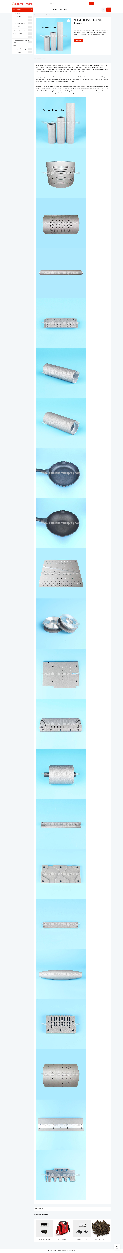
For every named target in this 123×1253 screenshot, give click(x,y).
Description (38, 59)
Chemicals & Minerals (19, 23)
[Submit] (91, 3)
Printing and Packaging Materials (22, 49)
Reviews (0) (46, 59)
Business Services (18, 20)
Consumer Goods (18, 33)
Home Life (16, 36)
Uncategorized (17, 13)
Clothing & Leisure (18, 26)
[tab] (38, 59)
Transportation (17, 52)
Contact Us (78, 40)
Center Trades (57, 1250)
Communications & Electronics (21, 30)
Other (14, 45)
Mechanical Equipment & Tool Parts (21, 41)
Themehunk (71, 1250)
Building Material (18, 16)
